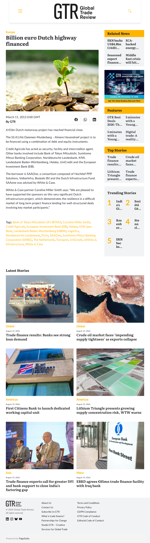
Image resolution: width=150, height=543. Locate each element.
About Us (46, 503)
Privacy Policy (84, 507)
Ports (45, 235)
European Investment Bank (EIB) (47, 226)
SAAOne (55, 235)
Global (10, 326)
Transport (62, 239)
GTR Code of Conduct (88, 516)
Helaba (73, 226)
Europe (10, 32)
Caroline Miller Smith (76, 222)
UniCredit (76, 239)
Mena (80, 472)
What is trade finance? (53, 516)
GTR (13, 121)
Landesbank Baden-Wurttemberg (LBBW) (40, 231)
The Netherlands (44, 239)
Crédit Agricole (15, 226)
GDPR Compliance (86, 512)
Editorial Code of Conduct (90, 521)
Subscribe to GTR (51, 512)
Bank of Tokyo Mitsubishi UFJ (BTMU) (37, 222)
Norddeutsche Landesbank (23, 235)
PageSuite (24, 539)
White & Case (34, 244)
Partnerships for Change (54, 521)
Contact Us (47, 507)
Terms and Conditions (88, 503)
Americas (12, 399)
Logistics (73, 231)
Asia (8, 472)
